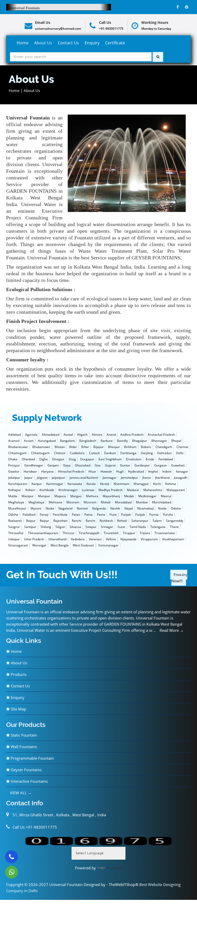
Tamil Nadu (138, 527)
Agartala (31, 434)
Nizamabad (145, 508)
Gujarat (110, 465)
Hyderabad (136, 471)
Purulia (168, 514)
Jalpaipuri (58, 477)
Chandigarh (163, 447)
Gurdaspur (142, 465)
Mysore (36, 508)
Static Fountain (23, 735)
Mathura (92, 496)
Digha (43, 459)
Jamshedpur (129, 477)
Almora (97, 434)
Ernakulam (133, 459)
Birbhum (130, 447)
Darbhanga (128, 453)
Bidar (73, 447)
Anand (111, 434)
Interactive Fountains (29, 781)
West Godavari (83, 545)
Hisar (92, 471)
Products (18, 674)
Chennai (182, 447)
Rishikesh (106, 520)
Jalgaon (42, 477)
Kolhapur (14, 490)
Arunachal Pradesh (161, 434)
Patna (88, 514)
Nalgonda (99, 508)
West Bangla (59, 545)
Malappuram (175, 490)
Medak (129, 496)
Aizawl (68, 434)
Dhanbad (28, 459)
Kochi (157, 484)
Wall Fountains (23, 746)
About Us (43, 43)
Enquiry (92, 43)
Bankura (107, 441)
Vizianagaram (18, 545)
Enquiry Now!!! (179, 577)
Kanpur (37, 484)
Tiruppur (129, 533)
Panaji (44, 514)
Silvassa (75, 527)
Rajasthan (60, 520)
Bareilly (122, 441)
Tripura (145, 533)
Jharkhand (162, 477)
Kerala (91, 484)
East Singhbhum (110, 459)
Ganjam (53, 465)
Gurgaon (160, 465)
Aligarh (82, 434)
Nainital (82, 508)
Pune (113, 514)
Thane (174, 527)
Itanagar (182, 471)
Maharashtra (152, 490)
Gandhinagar (33, 465)
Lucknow (88, 490)
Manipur (28, 496)
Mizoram (72, 502)
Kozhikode (47, 490)
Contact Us (68, 43)
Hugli (120, 471)
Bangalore (67, 441)
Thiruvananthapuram (43, 533)
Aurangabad (47, 441)
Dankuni (110, 453)
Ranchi (76, 520)
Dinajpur (58, 459)
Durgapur (87, 459)
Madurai (133, 490)
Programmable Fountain (32, 758)
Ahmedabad (50, 434)
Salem (157, 520)
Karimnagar (54, 484)
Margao (76, 496)
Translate (114, 867)
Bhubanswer (41, 447)
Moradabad (123, 502)
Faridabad (166, 459)
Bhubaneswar (18, 447)
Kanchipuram (17, 484)
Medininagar (147, 496)
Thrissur (68, 533)
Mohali (106, 502)
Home (22, 43)
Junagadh (180, 477)
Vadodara (78, 539)
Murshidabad (161, 502)
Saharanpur (139, 520)
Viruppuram (149, 539)
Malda (12, 496)
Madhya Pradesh (110, 490)
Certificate (115, 43)
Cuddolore (77, 453)
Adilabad (14, 434)
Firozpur (14, 465)
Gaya (67, 465)
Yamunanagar (108, 545)
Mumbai (142, 502)
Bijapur (98, 447)
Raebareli (15, 520)
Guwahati (178, 465)
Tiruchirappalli (89, 533)
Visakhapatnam (173, 539)
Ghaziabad (82, 465)
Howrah (106, 471)
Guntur (125, 465)
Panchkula (60, 514)
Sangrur (14, 527)
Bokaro (146, 447)
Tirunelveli (111, 533)
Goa (98, 465)
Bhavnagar (159, 441)
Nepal (128, 508)
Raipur (30, 520)
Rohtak (122, 520)
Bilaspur (114, 447)
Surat (121, 527)
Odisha (176, 508)
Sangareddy (174, 520)
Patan (76, 514)
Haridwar (30, 471)
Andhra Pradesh (131, 434)
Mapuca (60, 496)
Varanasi (95, 539)
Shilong (46, 527)
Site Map (18, 708)
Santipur (30, 527)
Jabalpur (14, 477)
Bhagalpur (139, 441)
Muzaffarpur (17, 508)
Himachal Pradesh (71, 471)
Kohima (170, 484)
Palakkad (29, 514)
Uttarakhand (57, 539)
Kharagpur (141, 484)
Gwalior (13, 471)
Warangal (39, 545)
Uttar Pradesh (34, 539)
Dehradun (164, 453)
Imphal (153, 471)
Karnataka (74, 484)
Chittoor (59, 453)
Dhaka (12, 459)
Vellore (111, 539)
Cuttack (94, 453)
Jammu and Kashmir (84, 477)
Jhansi (146, 477)
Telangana (157, 527)
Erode (150, 459)
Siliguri (60, 527)
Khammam (121, 484)
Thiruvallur (16, 533)
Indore (167, 471)
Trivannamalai (164, 533)
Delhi (179, 453)
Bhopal (176, 441)
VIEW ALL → (21, 792)
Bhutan (60, 447)
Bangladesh (87, 441)
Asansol (13, 441)
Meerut (166, 496)
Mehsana (55, 502)
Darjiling (147, 453)
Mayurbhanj (111, 496)
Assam (29, 441)
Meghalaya (16, 502)
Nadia (50, 508)
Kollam (30, 490)
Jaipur (28, 477)
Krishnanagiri (67, 490)
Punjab (126, 514)
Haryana (47, 471)
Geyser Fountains (26, 769)
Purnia (154, 514)
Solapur (90, 527)
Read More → (172, 630)
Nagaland (65, 508)
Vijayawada (128, 539)
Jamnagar (109, 477)
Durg (72, 459)
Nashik (115, 508)
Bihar (85, 447)
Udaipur (14, 539)
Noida (162, 508)
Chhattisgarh (17, 453)
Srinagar (107, 527)
